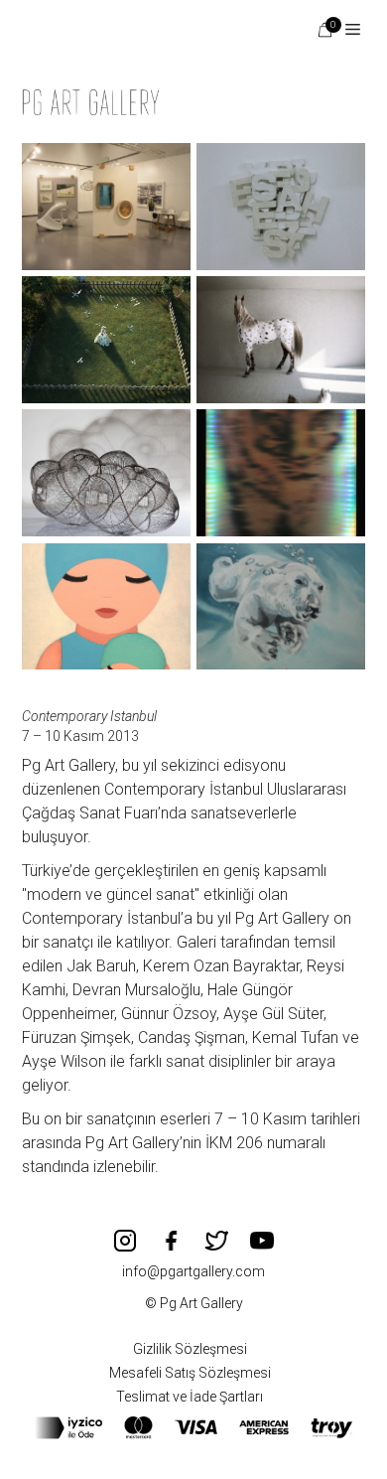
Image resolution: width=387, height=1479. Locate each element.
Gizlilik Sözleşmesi (190, 1349)
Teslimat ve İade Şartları (189, 1397)
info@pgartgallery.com (193, 1271)
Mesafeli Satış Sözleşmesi (190, 1373)
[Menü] (345, 30)
